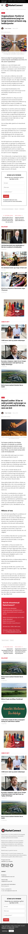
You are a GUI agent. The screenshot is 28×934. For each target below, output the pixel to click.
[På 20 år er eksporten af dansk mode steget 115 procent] (14, 279)
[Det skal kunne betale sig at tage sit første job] (14, 259)
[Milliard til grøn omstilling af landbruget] (14, 690)
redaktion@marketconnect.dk (7, 876)
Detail (3, 12)
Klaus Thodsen (8, 28)
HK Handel (22, 209)
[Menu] (2, 5)
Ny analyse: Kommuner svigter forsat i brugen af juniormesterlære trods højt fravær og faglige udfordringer (13, 362)
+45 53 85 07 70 (8, 889)
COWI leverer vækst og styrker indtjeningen (13, 340)
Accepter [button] (11, 930)
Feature (16, 209)
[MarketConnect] (14, 5)
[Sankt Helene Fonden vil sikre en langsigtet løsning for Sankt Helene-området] (14, 711)
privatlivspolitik (7, 201)
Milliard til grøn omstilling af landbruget (12, 699)
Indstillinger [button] (5, 931)
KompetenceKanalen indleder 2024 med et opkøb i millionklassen (20, 219)
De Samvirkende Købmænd (7, 209)
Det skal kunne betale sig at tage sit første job (14, 268)
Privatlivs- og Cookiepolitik (8, 928)
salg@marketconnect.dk (6, 881)
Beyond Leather (5, 640)
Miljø (3, 397)
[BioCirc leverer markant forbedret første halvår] (14, 376)
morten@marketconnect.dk (11, 890)
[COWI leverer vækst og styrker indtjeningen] (14, 331)
